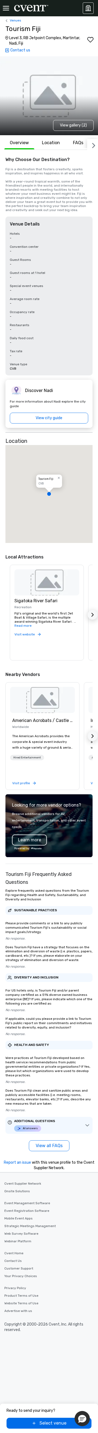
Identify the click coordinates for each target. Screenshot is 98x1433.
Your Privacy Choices (20, 1276)
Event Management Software (27, 1203)
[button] (49, 494)
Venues (15, 20)
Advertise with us (18, 1311)
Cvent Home (13, 1253)
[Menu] (6, 8)
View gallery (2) (73, 125)
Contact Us (13, 1261)
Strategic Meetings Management (30, 1226)
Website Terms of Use (21, 1303)
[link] (42, 700)
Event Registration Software (26, 1211)
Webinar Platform (17, 1241)
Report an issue (17, 1162)
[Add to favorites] (90, 39)
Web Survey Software (21, 1234)
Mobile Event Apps (18, 1218)
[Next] (92, 144)
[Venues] (88, 8)
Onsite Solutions (17, 1191)
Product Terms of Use (21, 1296)
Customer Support (18, 1268)
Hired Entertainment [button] (27, 757)
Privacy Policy (15, 1288)
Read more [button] (23, 626)
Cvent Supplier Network (22, 1183)
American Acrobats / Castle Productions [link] (42, 720)
